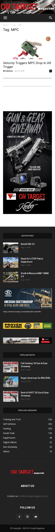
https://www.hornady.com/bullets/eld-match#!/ (22, 312)
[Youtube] (36, 517)
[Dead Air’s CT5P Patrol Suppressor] (10, 262)
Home (5, 25)
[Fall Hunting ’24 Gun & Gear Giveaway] (10, 367)
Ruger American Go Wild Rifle (35, 378)
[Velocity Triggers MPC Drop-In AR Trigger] (27, 47)
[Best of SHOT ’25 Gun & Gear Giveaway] (10, 396)
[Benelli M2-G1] (10, 248)
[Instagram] (27, 517)
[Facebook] (19, 517)
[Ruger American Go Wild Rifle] (10, 381)
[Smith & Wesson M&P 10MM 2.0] (10, 277)
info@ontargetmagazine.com (33, 496)
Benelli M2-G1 (28, 244)
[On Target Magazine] (27, 7)
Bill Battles (8, 71)
